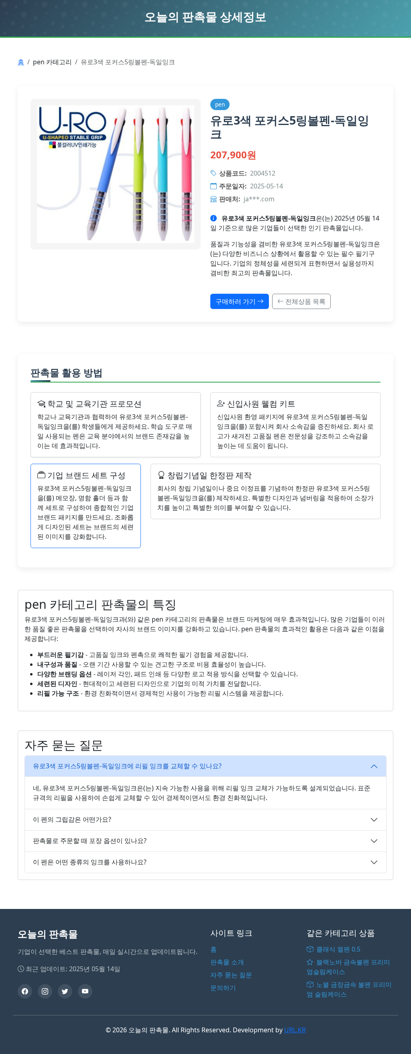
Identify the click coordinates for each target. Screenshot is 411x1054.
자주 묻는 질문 (231, 974)
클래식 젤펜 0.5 (337, 949)
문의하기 (223, 987)
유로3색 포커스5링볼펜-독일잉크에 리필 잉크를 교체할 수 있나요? (127, 765)
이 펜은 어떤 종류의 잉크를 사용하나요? (89, 862)
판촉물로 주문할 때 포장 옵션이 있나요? (89, 840)
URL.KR (295, 1029)
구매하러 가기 (236, 301)
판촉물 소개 (227, 962)
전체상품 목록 (305, 301)
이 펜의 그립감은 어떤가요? (72, 819)
